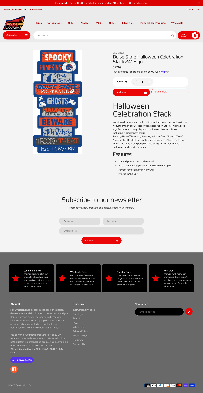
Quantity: (122, 81)
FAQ (75, 322)
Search (77, 318)
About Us (78, 339)
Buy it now (161, 92)
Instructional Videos (84, 309)
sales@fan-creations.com (15, 9)
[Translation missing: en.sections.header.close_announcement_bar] (199, 2)
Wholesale (78, 326)
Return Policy (80, 335)
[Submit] (189, 311)
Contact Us (79, 344)
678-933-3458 (36, 9)
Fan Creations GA (23, 385)
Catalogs (78, 314)
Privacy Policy (80, 331)
